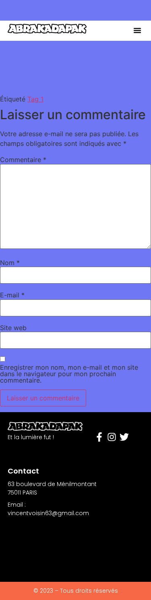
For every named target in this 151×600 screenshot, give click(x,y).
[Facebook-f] (99, 437)
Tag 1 (35, 99)
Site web (13, 327)
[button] (137, 30)
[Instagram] (111, 437)
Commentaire (23, 159)
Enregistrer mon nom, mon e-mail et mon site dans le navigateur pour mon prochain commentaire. (69, 373)
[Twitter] (124, 437)
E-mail (12, 295)
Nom (10, 262)
